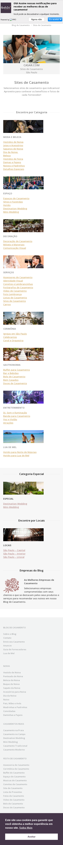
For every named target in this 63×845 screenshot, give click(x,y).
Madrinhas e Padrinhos (15, 707)
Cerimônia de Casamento (16, 768)
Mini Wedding (10, 741)
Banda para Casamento (16, 416)
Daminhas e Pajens (12, 715)
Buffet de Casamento (14, 772)
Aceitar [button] (31, 836)
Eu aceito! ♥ (55, 19)
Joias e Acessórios (13, 145)
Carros (7, 304)
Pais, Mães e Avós (12, 703)
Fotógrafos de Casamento (18, 287)
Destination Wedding (15, 208)
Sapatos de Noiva (13, 148)
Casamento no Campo (14, 734)
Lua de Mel (9, 653)
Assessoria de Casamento (16, 764)
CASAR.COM (32, 65)
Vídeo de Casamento (15, 290)
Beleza (7, 155)
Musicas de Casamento (15, 780)
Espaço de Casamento (14, 776)
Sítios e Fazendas (13, 201)
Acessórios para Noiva (14, 691)
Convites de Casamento (15, 784)
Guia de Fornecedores (14, 649)
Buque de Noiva (11, 684)
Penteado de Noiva (13, 676)
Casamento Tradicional (15, 745)
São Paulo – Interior (14, 553)
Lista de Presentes (12, 792)
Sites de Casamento (14, 301)
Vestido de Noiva (12, 672)
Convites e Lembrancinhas (18, 284)
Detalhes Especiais (13, 169)
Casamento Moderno (14, 749)
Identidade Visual (13, 280)
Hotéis (6, 205)
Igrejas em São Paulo (15, 333)
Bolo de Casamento (14, 376)
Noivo (6, 699)
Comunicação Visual (14, 248)
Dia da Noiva (10, 152)
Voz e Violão (10, 419)
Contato (7, 637)
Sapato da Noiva (11, 687)
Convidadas (9, 711)
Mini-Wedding (11, 211)
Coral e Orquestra (13, 340)
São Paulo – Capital (14, 550)
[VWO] (13, 20)
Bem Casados (10, 379)
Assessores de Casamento (17, 277)
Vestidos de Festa (13, 158)
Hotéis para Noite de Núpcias (20, 452)
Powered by (5, 20)
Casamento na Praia (13, 730)
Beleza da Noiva (11, 680)
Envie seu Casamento (14, 641)
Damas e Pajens (12, 162)
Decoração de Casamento (17, 241)
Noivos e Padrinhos (14, 165)
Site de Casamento (12, 788)
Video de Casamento (13, 799)
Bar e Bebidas (11, 373)
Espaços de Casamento (16, 198)
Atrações (8, 422)
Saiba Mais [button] (25, 827)
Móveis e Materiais (13, 244)
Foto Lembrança (12, 294)
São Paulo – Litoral (13, 557)
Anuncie (7, 645)
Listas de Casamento (15, 297)
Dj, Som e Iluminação (15, 412)
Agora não (36, 19)
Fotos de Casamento (13, 795)
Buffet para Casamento (16, 369)
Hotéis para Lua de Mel (16, 455)
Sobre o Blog (9, 634)
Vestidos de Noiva (13, 142)
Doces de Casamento (15, 383)
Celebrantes (10, 337)
